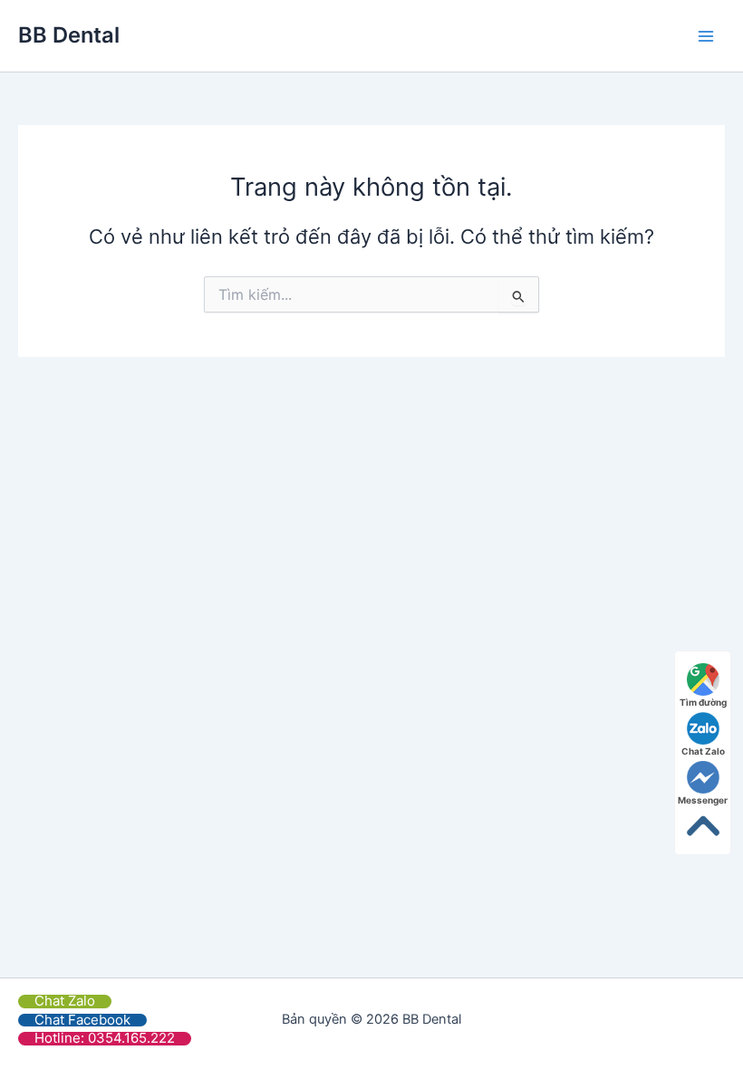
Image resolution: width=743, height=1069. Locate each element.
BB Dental (69, 35)
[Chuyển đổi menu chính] (706, 36)
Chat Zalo (64, 1000)
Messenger (703, 800)
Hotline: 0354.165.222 (104, 1037)
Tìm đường (703, 702)
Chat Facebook (82, 1019)
